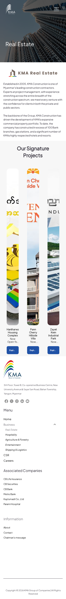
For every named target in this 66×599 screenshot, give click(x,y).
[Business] (55, 424)
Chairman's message (15, 537)
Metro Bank (10, 494)
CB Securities (11, 484)
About (7, 527)
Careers (9, 460)
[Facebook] (6, 401)
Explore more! (14, 350)
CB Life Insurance (13, 479)
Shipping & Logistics (16, 449)
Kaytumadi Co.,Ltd (14, 499)
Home (7, 419)
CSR (6, 455)
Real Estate (11, 429)
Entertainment (13, 444)
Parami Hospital (12, 504)
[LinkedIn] (22, 401)
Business (9, 424)
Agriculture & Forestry (17, 439)
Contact (8, 532)
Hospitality (11, 434)
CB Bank (8, 489)
